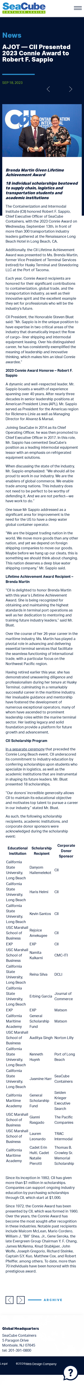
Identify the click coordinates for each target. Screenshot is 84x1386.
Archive (53, 1300)
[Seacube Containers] (24, 7)
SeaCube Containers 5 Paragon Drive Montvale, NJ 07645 (19, 1340)
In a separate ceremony (25, 749)
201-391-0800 (19, 1350)
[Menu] (78, 8)
